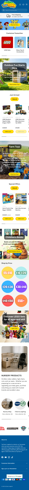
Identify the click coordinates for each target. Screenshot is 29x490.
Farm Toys (11, 448)
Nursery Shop (7, 411)
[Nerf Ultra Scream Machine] (21, 198)
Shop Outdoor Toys (14, 84)
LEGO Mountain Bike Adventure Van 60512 (19, 121)
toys (22, 450)
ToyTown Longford (9, 486)
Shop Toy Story (14, 25)
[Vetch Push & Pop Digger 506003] (8, 198)
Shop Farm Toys (14, 174)
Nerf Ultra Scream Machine (20, 209)
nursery (8, 450)
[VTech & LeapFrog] (20, 404)
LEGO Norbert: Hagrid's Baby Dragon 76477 (6, 121)
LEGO (18, 448)
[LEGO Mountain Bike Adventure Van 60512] (21, 109)
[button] (23, 4)
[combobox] (14, 10)
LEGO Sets (7, 50)
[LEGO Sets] (7, 42)
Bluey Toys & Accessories (20, 51)
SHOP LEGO (14, 328)
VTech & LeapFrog (20, 411)
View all (14, 99)
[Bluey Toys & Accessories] (20, 42)
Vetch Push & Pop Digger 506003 (7, 209)
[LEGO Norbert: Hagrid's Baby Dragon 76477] (8, 109)
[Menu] (26, 4)
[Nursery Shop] (7, 404)
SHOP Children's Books (14, 251)
